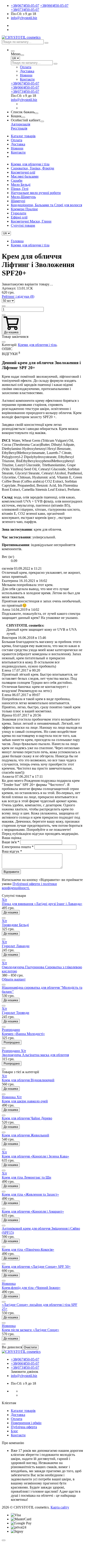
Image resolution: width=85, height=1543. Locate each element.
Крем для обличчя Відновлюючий (28, 1080)
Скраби (16, 180)
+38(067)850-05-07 (25, 5)
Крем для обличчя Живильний (25, 1135)
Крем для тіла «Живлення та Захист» (30, 1194)
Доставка (27, 71)
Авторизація (20, 124)
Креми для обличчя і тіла (30, 164)
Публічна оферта (24, 1427)
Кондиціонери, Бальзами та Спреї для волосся (46, 205)
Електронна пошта (18, 847)
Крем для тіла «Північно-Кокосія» (28, 1249)
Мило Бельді (20, 184)
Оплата (25, 67)
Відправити (11, 871)
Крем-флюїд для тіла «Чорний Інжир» (31, 1288)
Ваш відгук (12, 851)
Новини (26, 75)
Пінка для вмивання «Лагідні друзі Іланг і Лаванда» (42, 904)
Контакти (27, 79)
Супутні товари (23, 225)
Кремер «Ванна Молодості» (23, 1034)
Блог (14, 1431)
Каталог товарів (23, 136)
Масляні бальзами (25, 176)
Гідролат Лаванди (15, 946)
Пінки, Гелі (19, 189)
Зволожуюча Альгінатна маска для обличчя (35, 1055)
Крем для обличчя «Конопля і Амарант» (33, 1211)
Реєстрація (19, 128)
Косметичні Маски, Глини (31, 221)
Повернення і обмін (26, 1423)
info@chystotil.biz (24, 18)
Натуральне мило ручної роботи (36, 193)
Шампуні (18, 201)
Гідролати (18, 213)
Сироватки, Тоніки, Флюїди (32, 168)
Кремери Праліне (24, 209)
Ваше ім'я (10, 842)
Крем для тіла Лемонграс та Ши (26, 1177)
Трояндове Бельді (15, 925)
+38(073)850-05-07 (25, 10)
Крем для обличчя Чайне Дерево (27, 1118)
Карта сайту (60, 1507)
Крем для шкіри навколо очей (25, 1101)
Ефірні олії (19, 217)
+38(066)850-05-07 (54, 5)
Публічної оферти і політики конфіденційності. (29, 886)
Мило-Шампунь (23, 197)
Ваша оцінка (11, 838)
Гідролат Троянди (15, 1013)
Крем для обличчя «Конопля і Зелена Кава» (35, 1156)
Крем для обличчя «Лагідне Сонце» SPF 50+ (36, 1266)
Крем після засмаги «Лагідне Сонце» (30, 1330)
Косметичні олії (23, 172)
